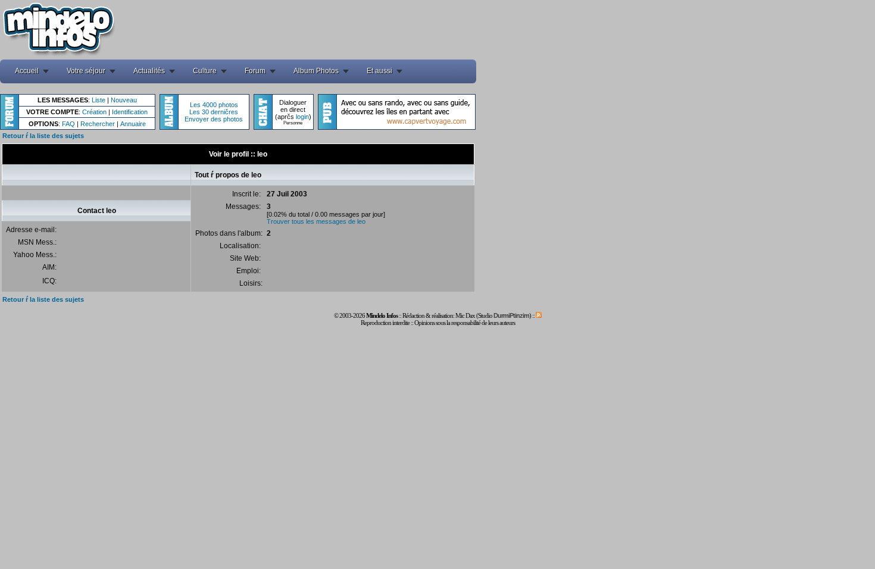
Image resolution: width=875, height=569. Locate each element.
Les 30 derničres (213, 111)
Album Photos (316, 71)
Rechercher (97, 123)
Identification (130, 111)
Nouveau (124, 100)
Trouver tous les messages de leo (316, 221)
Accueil (27, 71)
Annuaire (133, 123)
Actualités (149, 71)
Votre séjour (86, 71)
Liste (98, 100)
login (302, 116)
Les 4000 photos (214, 104)
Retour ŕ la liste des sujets (43, 135)
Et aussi (379, 71)
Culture (205, 71)
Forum (255, 71)
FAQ (68, 123)
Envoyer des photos (214, 119)
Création (94, 111)
